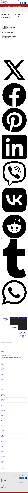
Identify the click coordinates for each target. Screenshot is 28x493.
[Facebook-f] (21, 478)
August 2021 (2, 430)
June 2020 (2, 447)
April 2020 (2, 450)
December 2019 (3, 455)
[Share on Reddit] (14, 238)
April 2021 (2, 435)
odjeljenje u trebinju (23, 484)
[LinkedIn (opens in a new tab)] (24, 3)
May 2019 (2, 462)
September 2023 (3, 399)
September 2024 (3, 385)
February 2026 (2, 369)
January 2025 (2, 380)
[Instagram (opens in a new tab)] (22, 3)
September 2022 (3, 414)
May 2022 (2, 419)
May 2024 (2, 389)
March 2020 (2, 451)
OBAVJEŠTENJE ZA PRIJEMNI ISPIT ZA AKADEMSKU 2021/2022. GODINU (5, 319)
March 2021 (2, 436)
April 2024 (2, 390)
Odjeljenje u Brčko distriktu (15, 0)
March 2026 (2, 368)
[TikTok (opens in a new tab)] (26, 3)
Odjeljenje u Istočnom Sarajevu (9, 0)
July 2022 (2, 416)
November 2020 (3, 441)
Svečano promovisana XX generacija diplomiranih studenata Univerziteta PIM (9, 354)
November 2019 (3, 456)
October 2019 (2, 457)
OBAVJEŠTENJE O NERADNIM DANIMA (5, 355)
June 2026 (2, 364)
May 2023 (2, 404)
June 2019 (2, 461)
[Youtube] (25, 478)
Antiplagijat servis (3, 1)
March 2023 (2, 406)
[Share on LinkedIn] (14, 160)
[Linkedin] (23, 478)
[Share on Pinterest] (14, 132)
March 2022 (2, 421)
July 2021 (2, 431)
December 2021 (3, 425)
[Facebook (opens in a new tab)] (20, 3)
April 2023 (2, 405)
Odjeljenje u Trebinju (3, 0)
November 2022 (3, 411)
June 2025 (2, 375)
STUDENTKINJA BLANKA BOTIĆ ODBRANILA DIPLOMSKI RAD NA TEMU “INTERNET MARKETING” (14, 327)
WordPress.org (2, 468)
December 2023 (3, 395)
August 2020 (2, 445)
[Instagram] (19, 478)
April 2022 (2, 420)
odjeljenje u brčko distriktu (22, 481)
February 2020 (2, 452)
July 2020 (2, 446)
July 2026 (2, 363)
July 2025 (2, 374)
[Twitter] (22, 478)
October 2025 (2, 373)
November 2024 (3, 383)
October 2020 (2, 442)
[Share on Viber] (14, 185)
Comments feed (3, 467)
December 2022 (3, 410)
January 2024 (2, 394)
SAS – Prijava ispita (20, 0)
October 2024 (2, 384)
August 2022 (2, 415)
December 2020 (3, 440)
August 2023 (2, 400)
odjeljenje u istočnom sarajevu (23, 482)
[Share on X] (14, 82)
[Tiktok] (26, 478)
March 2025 (2, 379)
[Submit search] (16, 3)
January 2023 (2, 409)
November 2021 (3, 426)
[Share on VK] (14, 213)
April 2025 (2, 378)
